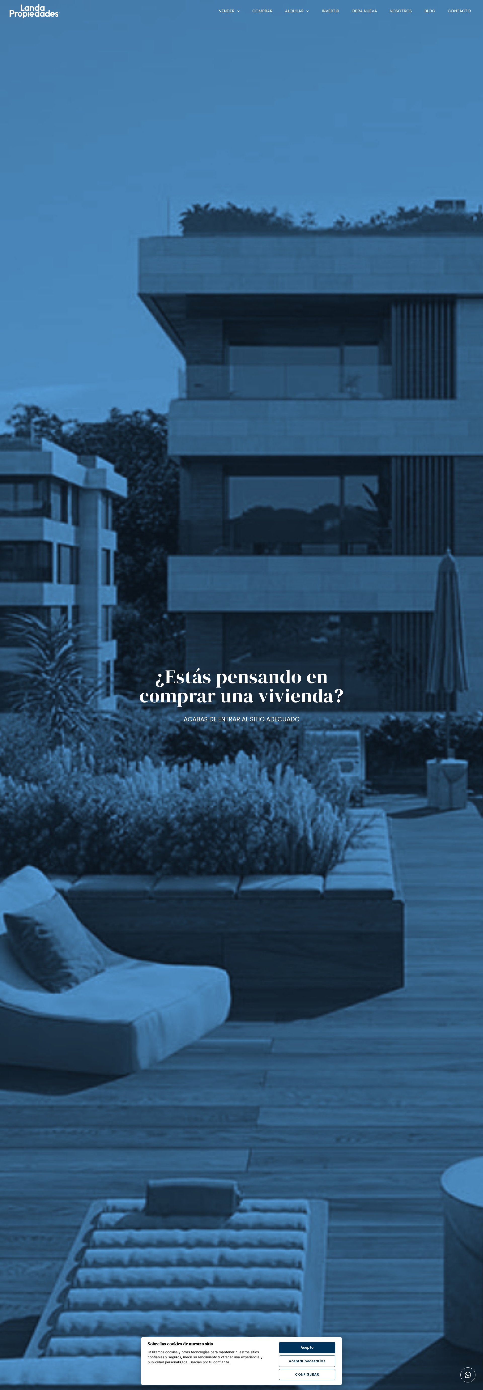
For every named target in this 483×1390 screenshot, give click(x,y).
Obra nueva (364, 11)
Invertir (330, 11)
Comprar (262, 11)
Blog (429, 11)
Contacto (459, 11)
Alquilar (294, 11)
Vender (226, 11)
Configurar (307, 1374)
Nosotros (401, 11)
